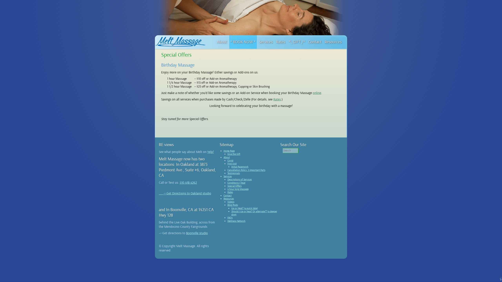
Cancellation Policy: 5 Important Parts (246, 170)
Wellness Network (236, 221)
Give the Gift (233, 154)
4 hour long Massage (238, 189)
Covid (230, 160)
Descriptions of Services (239, 179)
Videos (230, 201)
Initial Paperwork (239, 166)
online (317, 93)
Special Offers (234, 186)
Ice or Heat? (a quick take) (244, 208)
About (227, 157)
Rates (277, 99)
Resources (229, 198)
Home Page (229, 151)
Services (228, 176)
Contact (228, 195)
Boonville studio (197, 233)
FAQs (230, 217)
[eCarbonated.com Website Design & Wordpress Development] (500, 280)
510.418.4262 (188, 183)
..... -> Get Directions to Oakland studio (185, 193)
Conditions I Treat (236, 182)
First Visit (232, 163)
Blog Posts (232, 205)
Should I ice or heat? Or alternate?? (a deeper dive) (254, 213)
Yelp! (210, 152)
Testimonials (233, 173)
